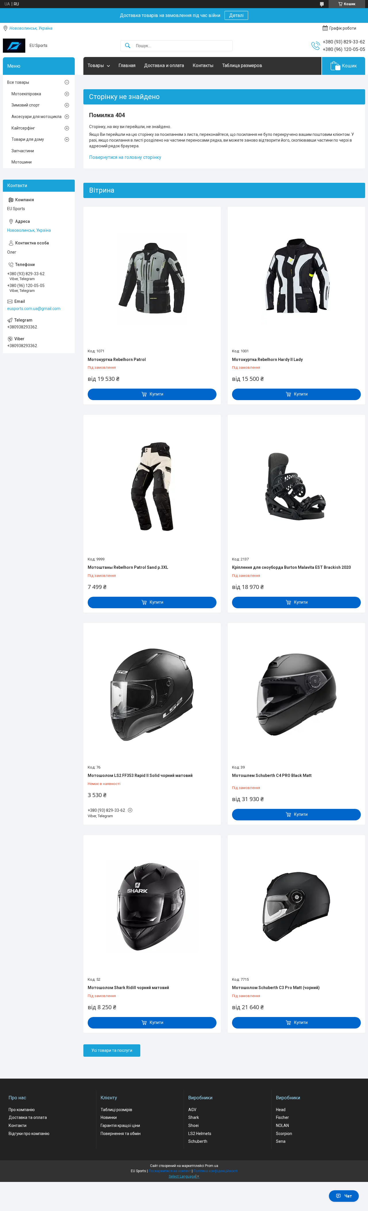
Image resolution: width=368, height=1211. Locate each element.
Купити (156, 394)
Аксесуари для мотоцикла (37, 116)
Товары (96, 65)
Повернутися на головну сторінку (125, 157)
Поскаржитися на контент (170, 1171)
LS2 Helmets (199, 1133)
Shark (193, 1117)
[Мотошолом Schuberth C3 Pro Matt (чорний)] (296, 906)
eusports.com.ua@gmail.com (33, 308)
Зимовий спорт (26, 105)
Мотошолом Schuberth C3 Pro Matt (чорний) (276, 987)
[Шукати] (128, 45)
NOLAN (282, 1125)
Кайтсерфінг (23, 128)
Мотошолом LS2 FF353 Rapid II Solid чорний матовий (140, 775)
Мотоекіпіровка (26, 94)
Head (280, 1109)
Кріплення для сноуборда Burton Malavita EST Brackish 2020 (291, 567)
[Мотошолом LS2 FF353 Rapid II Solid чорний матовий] (152, 694)
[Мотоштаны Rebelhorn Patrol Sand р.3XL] (152, 486)
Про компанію (22, 1109)
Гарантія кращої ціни (120, 1125)
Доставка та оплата (28, 1117)
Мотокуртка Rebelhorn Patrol (117, 359)
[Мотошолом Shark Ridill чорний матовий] (152, 906)
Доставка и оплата (164, 65)
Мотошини (22, 162)
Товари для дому (28, 139)
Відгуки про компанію (29, 1133)
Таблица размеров (242, 65)
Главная (126, 65)
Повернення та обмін (121, 1133)
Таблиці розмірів (116, 1109)
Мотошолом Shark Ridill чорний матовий (128, 987)
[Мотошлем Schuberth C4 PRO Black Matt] (296, 694)
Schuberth (197, 1141)
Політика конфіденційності (215, 1171)
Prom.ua (211, 1166)
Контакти (17, 1125)
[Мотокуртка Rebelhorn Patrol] (152, 278)
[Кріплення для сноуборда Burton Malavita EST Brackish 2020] (296, 486)
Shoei (193, 1125)
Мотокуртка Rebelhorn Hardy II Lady (267, 359)
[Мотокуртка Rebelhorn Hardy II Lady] (296, 278)
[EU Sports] (14, 46)
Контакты (203, 65)
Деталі (236, 15)
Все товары (18, 82)
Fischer (282, 1117)
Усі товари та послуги (111, 1050)
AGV (192, 1109)
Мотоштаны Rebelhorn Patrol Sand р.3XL (128, 567)
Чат (348, 1196)
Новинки (109, 1117)
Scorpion (284, 1133)
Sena (280, 1141)
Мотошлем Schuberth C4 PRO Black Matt (272, 775)
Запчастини (23, 151)
